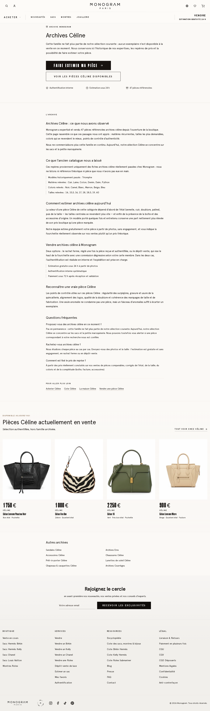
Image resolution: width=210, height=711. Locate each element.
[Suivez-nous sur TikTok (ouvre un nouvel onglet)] (65, 703)
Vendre (58, 638)
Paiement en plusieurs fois (173, 643)
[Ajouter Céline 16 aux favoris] (150, 444)
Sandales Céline (54, 550)
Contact (111, 682)
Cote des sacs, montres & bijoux (124, 643)
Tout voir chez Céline (189, 429)
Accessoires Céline (55, 555)
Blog (109, 666)
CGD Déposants (167, 660)
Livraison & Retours (169, 638)
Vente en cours (10, 638)
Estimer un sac (62, 671)
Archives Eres (112, 550)
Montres (66, 17)
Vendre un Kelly (63, 649)
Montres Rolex (10, 666)
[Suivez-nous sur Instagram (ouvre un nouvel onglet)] (50, 703)
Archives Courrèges (115, 565)
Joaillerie (83, 17)
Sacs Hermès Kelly (12, 649)
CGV (161, 654)
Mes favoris (61, 677)
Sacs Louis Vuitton (12, 660)
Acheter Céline (53, 388)
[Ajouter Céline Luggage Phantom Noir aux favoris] (46, 444)
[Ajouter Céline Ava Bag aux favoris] (98, 444)
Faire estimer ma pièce (76, 65)
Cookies (163, 677)
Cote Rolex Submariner (119, 660)
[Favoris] (195, 6)
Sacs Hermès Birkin (12, 643)
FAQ (109, 677)
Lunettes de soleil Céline (118, 560)
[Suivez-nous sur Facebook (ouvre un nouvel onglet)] (58, 703)
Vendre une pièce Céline (111, 388)
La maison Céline (87, 388)
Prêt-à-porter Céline (56, 560)
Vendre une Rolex (64, 660)
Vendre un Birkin (63, 643)
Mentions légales (168, 666)
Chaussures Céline (115, 555)
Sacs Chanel (9, 654)
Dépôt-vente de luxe (66, 666)
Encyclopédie (114, 638)
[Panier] (203, 6)
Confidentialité (167, 671)
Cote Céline (70, 388)
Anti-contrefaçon (168, 682)
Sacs (53, 17)
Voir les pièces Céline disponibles (83, 76)
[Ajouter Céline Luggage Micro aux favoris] (202, 444)
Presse (110, 671)
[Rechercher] (6, 6)
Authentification (63, 682)
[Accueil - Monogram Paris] (105, 6)
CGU (161, 649)
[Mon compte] (14, 6)
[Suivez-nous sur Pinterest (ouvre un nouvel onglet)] (72, 703)
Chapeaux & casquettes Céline (61, 565)
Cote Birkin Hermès (117, 649)
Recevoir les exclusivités (124, 605)
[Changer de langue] (187, 6)
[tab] (25, 497)
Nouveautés (38, 17)
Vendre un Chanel (64, 654)
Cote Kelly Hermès (117, 654)
